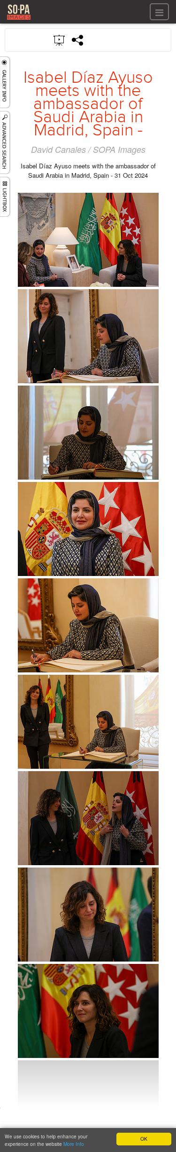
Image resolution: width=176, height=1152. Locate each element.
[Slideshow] (60, 39)
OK (143, 1138)
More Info (73, 1143)
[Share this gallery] (78, 40)
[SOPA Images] (19, 21)
